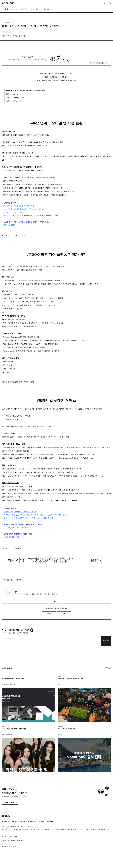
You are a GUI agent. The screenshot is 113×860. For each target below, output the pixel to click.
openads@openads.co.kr (101, 829)
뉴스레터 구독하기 (9, 802)
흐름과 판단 (23, 9)
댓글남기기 (106, 641)
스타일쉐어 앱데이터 (11, 537)
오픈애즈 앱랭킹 (9, 225)
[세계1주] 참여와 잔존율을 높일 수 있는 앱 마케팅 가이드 (24, 209)
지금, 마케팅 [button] (13, 9)
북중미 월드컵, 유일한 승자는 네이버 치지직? (71, 678)
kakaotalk (20, 840)
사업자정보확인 (24, 829)
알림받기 (56, 601)
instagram (5, 840)
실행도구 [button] (38, 9)
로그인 (109, 3)
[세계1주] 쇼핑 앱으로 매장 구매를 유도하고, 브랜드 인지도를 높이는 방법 (30, 215)
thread (12, 840)
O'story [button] (46, 9)
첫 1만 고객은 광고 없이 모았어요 (67, 729)
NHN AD (6, 816)
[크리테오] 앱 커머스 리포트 (13, 212)
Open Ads (8, 3)
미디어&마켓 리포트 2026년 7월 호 (13, 678)
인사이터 (31, 9)
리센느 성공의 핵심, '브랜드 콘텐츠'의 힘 (14, 729)
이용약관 (4, 836)
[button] (108, 667)
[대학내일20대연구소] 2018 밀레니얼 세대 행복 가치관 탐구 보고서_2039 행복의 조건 (34, 515)
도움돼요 (48, 613)
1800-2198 (84, 829)
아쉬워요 (64, 613)
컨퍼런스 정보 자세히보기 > (16, 101)
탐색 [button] (6, 9)
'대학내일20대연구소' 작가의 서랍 (15, 527)
